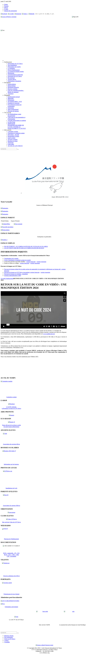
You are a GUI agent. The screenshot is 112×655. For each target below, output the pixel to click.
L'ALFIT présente (11, 407)
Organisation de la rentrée (11, 258)
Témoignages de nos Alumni (11, 594)
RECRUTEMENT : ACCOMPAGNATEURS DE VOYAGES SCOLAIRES (26, 246)
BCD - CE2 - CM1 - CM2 (11, 554)
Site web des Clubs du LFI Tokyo (11, 522)
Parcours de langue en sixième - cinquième (16, 274)
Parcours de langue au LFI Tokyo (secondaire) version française (21, 272)
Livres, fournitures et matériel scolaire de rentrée (17, 260)
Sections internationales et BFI (12, 275)
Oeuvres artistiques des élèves (11, 576)
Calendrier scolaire (11, 397)
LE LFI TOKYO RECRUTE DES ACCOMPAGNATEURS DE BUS (24, 248)
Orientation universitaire (11, 607)
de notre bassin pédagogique (11, 426)
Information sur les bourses (11, 464)
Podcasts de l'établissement (11, 539)
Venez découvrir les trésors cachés (11, 425)
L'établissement (9, 278)
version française (31, 261)
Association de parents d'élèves (11, 505)
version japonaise (41, 261)
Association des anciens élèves (11, 444)
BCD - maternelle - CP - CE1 (11, 553)
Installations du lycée (11, 488)
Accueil (3, 278)
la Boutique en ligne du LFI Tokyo (11, 408)
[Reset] (18, 149)
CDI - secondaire (11, 556)
